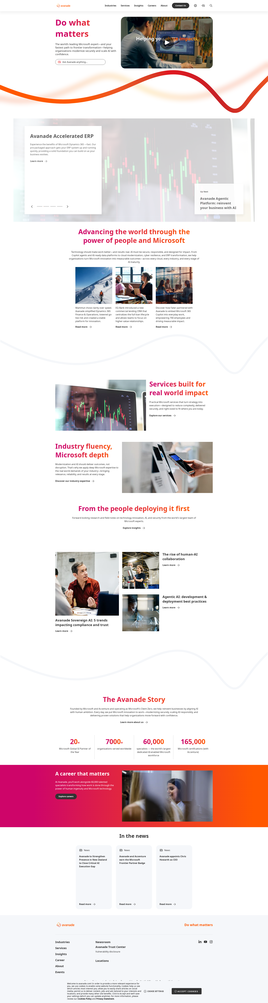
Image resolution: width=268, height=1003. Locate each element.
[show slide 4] (60, 206)
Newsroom (103, 942)
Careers (152, 5)
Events (59, 972)
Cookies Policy (85, 998)
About (164, 5)
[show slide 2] (46, 206)
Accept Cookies (188, 991)
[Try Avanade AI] (203, 5)
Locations (102, 961)
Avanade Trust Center (110, 947)
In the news (134, 836)
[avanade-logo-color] (63, 6)
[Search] (211, 5)
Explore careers (66, 796)
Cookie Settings (155, 991)
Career (60, 960)
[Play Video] (167, 43)
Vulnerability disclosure (107, 951)
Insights (138, 5)
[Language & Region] (198, 5)
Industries (110, 5)
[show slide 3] (53, 206)
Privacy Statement (105, 998)
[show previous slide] (32, 206)
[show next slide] (67, 206)
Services (125, 5)
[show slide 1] (39, 206)
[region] (134, 991)
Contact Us (180, 5)
